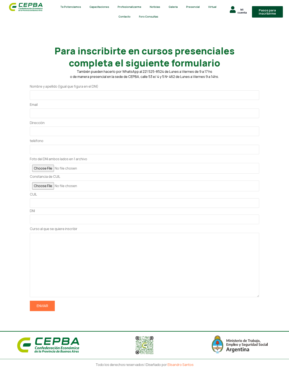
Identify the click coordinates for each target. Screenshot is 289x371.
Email (34, 104)
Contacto (124, 16)
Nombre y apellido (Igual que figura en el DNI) (64, 86)
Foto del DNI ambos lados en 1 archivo (58, 159)
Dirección (37, 122)
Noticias (155, 7)
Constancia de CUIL (45, 176)
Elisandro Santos (181, 364)
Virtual (212, 7)
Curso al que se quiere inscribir (53, 228)
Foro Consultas (148, 16)
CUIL (33, 194)
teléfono (36, 140)
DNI (32, 210)
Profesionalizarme (129, 7)
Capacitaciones (99, 7)
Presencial (193, 7)
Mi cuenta (242, 11)
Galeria (173, 7)
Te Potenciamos (70, 7)
